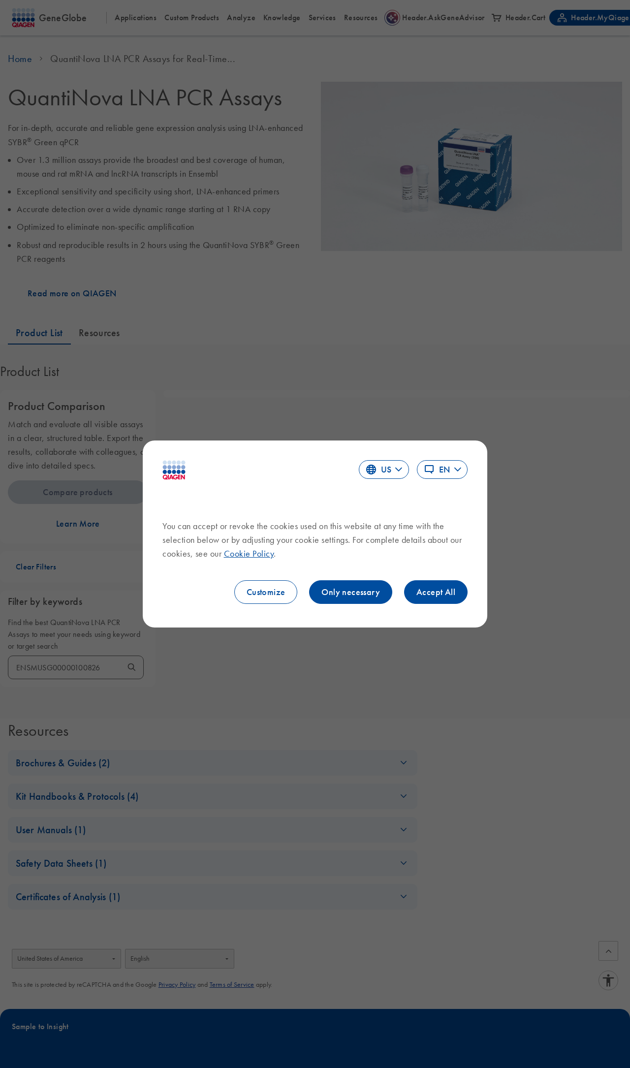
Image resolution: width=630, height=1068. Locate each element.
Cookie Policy (249, 553)
